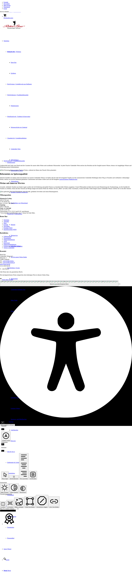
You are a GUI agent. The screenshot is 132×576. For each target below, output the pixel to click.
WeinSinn (6, 220)
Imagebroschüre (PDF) (10, 229)
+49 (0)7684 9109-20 (9, 262)
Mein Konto (7, 5)
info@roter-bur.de (5, 264)
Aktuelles (6, 221)
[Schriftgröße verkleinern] (2, 429)
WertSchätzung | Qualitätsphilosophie (14, 161)
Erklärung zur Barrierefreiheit (12, 246)
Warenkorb (7, 7)
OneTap (11, 422)
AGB (5, 241)
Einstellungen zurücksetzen (8, 510)
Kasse (5, 8)
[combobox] (59, 283)
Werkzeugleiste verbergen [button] (7, 425)
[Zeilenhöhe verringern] (2, 451)
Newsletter (7, 4)
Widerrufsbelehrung (9, 239)
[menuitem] (68, 2)
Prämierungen (11, 162)
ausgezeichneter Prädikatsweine (68, 179)
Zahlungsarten (8, 236)
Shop (5, 223)
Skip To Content (5, 509)
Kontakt (6, 2)
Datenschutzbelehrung (10, 244)
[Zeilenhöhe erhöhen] (2, 444)
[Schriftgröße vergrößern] (2, 423)
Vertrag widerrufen (9, 247)
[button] (119, 284)
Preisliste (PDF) (8, 228)
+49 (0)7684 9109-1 (8, 261)
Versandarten (7, 238)
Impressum (7, 243)
